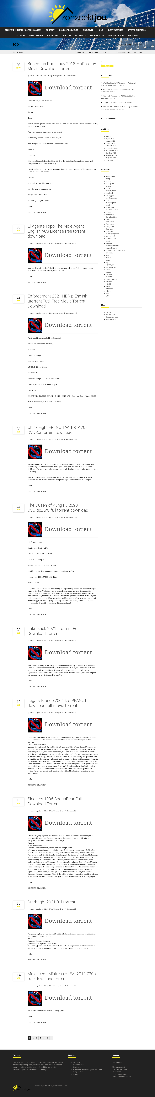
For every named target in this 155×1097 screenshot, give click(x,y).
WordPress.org (112, 319)
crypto (139, 52)
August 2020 (111, 158)
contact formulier (68, 30)
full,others (110, 231)
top (51, 76)
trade (108, 270)
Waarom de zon (116, 35)
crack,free (110, 207)
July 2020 (109, 160)
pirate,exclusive (112, 246)
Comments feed (112, 317)
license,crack (111, 238)
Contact (50, 30)
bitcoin (108, 186)
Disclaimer (88, 30)
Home (100, 30)
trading (109, 274)
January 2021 (111, 146)
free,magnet (110, 224)
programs (109, 253)
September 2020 (112, 155)
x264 (107, 293)
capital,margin (124, 52)
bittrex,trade (111, 191)
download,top (111, 217)
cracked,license (112, 210)
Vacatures (80, 35)
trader (108, 272)
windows (109, 289)
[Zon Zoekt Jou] (77, 13)
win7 (108, 286)
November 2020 (112, 150)
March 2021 (110, 141)
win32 (108, 284)
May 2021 (109, 136)
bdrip (108, 179)
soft (107, 255)
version (108, 52)
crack (108, 205)
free (107, 219)
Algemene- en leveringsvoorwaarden (23, 30)
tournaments (111, 267)
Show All (80, 52)
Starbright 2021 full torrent (51, 902)
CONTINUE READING (36, 212)
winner (95, 52)
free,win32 (110, 229)
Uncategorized (57, 76)
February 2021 (111, 143)
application (110, 176)
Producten (52, 35)
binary (108, 181)
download (110, 215)
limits (108, 241)
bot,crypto (110, 195)
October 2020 (111, 153)
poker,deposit (111, 248)
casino (108, 200)
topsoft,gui (110, 265)
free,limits (110, 222)
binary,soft (110, 183)
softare (108, 258)
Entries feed (110, 314)
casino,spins (111, 203)
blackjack (109, 193)
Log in (108, 312)
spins (108, 260)
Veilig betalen (97, 35)
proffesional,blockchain (115, 250)
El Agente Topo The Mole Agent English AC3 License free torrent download (56, 231)
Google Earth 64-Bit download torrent (118, 102)
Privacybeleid (36, 35)
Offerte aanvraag (137, 30)
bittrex (108, 188)
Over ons (20, 35)
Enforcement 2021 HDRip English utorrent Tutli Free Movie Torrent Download (57, 301)
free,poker (110, 227)
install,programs (112, 234)
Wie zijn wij (133, 35)
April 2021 (110, 139)
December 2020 (112, 148)
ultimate (109, 277)
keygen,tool (110, 236)
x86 (107, 296)
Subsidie (67, 35)
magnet (109, 243)
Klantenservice (115, 30)
